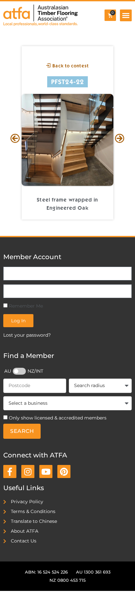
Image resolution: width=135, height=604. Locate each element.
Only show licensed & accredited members (57, 418)
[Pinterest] (63, 471)
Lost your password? (27, 335)
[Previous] (15, 139)
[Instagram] (27, 471)
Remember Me (25, 306)
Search (22, 431)
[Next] (120, 139)
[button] (126, 15)
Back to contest (70, 66)
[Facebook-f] (9, 471)
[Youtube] (45, 471)
